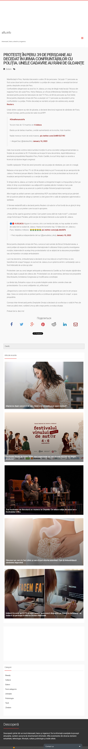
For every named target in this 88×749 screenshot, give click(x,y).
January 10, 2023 (40, 141)
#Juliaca (38, 125)
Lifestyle (8, 694)
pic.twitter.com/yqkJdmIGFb (54, 230)
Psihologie (9, 698)
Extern (8, 69)
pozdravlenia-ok (43, 748)
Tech (7, 703)
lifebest (30, 748)
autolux (35, 748)
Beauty (7, 675)
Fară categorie (10, 689)
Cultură (8, 680)
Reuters (10, 104)
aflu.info (17, 748)
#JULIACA (19, 223)
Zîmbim (8, 708)
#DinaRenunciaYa (17, 119)
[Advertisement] (44, 16)
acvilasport (24, 748)
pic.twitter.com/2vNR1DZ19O (52, 136)
